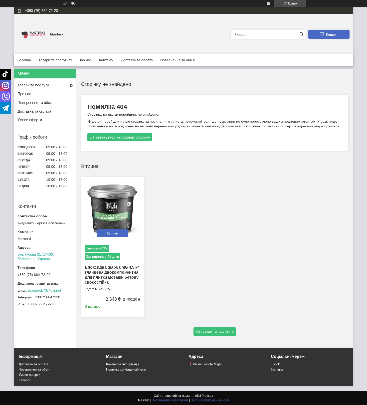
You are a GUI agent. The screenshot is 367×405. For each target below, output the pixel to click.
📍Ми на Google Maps (205, 364)
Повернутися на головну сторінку (121, 137)
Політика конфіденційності (126, 369)
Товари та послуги (53, 60)
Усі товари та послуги (212, 331)
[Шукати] (301, 34)
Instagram (278, 369)
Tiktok (275, 364)
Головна (24, 60)
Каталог (25, 380)
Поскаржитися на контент (170, 400)
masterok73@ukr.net (44, 290)
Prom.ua (207, 396)
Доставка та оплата (137, 60)
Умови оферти (29, 120)
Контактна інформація (122, 364)
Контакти (106, 60)
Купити (112, 233)
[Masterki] (32, 34)
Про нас (85, 60)
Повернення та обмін (177, 60)
